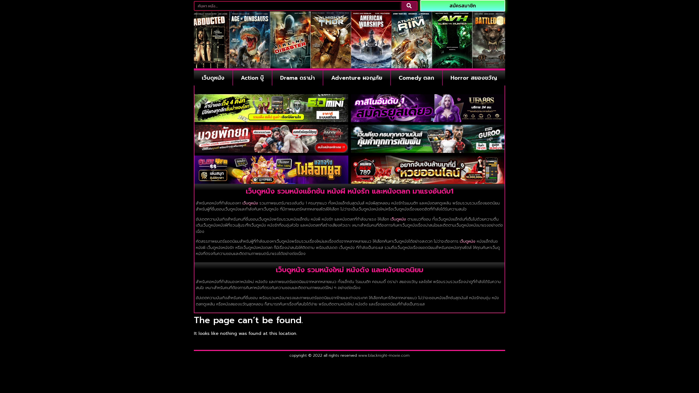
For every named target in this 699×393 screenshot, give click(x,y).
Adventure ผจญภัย (356, 78)
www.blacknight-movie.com (384, 355)
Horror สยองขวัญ (474, 78)
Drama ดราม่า (297, 78)
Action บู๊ (252, 78)
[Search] (409, 6)
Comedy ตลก (416, 78)
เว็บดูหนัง (213, 78)
